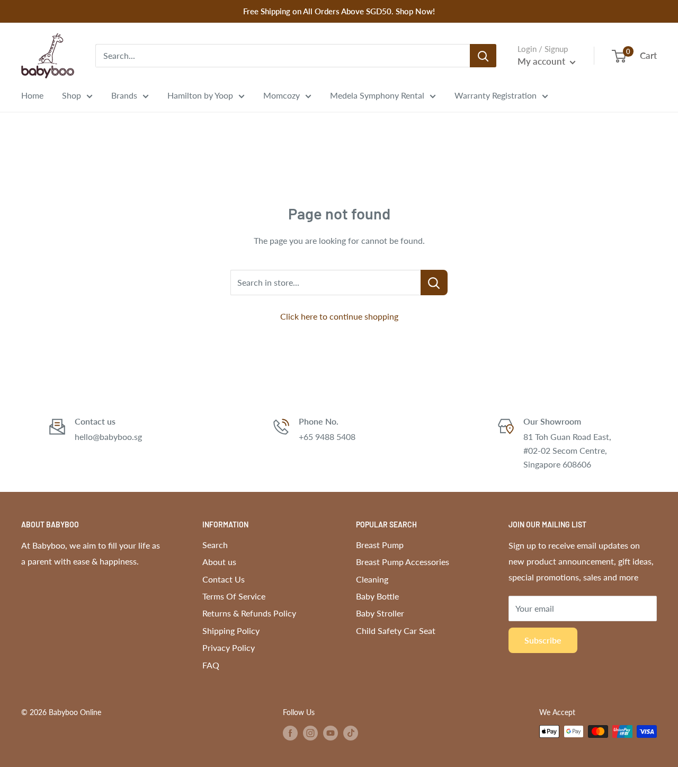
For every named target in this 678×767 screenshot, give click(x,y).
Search (215, 545)
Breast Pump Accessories (402, 562)
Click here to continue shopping (339, 316)
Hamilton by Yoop (200, 95)
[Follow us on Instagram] (310, 732)
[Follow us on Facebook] (290, 732)
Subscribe (542, 640)
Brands (124, 95)
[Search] (483, 55)
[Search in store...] (434, 282)
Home (32, 95)
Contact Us (223, 579)
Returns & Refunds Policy (249, 613)
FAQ (210, 665)
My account (542, 61)
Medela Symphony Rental (377, 95)
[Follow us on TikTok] (350, 732)
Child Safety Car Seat (395, 630)
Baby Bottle (377, 596)
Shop (71, 95)
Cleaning (372, 579)
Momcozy (281, 95)
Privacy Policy (228, 647)
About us (219, 562)
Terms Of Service (233, 596)
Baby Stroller (380, 613)
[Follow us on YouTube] (330, 732)
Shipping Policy (231, 630)
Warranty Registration (495, 95)
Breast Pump (380, 545)
